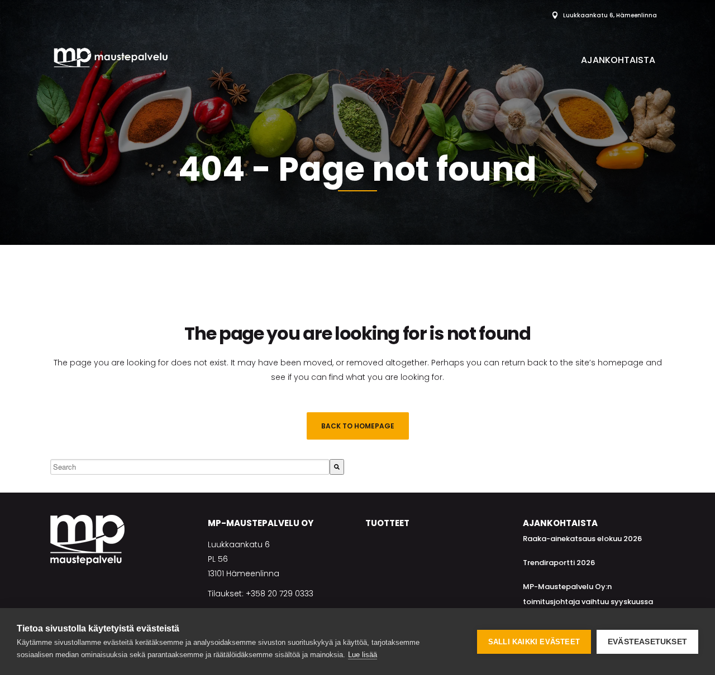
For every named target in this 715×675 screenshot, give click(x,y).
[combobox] (190, 467)
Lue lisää (362, 654)
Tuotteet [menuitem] (387, 523)
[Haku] (337, 467)
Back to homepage (357, 426)
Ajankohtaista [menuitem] (618, 60)
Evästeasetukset (647, 642)
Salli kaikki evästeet (534, 642)
